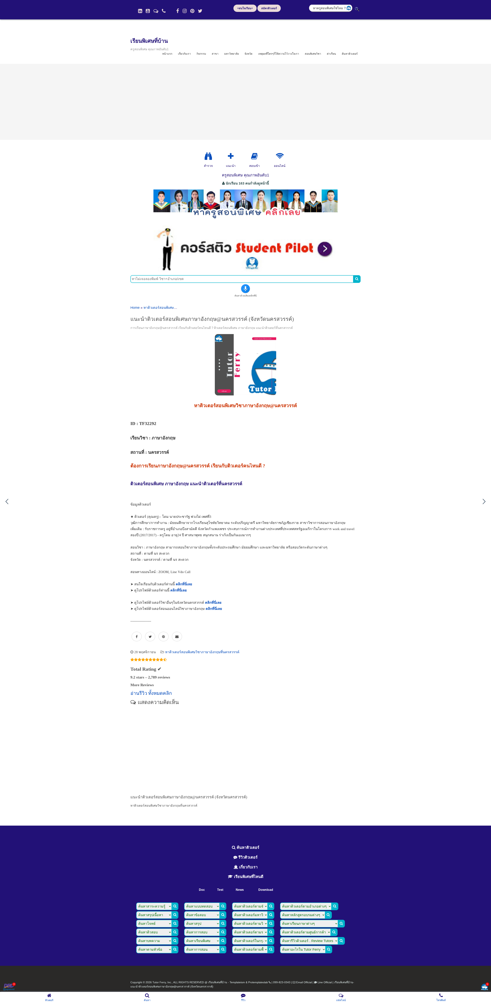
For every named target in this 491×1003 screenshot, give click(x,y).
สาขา (215, 53)
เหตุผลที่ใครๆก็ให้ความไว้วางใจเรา (278, 53)
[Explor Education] (208, 156)
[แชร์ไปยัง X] (150, 637)
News (240, 889)
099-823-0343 (281, 982)
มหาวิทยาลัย (231, 53)
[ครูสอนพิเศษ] (245, 220)
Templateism (237, 982)
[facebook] (177, 11)
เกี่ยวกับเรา (184, 53)
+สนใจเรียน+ (245, 8)
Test (220, 889)
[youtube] (148, 11)
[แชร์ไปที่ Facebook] (136, 637)
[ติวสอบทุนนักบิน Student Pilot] (245, 270)
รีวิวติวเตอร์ (247, 857)
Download (265, 889)
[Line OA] (155, 11)
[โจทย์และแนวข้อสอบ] (484, 987)
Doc (202, 889)
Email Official (304, 982)
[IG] (185, 11)
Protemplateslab (258, 982)
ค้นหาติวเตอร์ (350, 53)
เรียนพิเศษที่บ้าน (149, 41)
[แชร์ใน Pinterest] (163, 637)
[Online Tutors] (280, 156)
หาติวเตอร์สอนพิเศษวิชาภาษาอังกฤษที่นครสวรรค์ (202, 652)
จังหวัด (248, 53)
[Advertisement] (245, 102)
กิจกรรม (201, 53)
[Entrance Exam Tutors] (254, 156)
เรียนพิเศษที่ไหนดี (248, 877)
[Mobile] (164, 11)
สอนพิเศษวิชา (313, 53)
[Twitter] (200, 11)
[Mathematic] (231, 156)
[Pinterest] (192, 11)
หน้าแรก (167, 53)
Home (135, 308)
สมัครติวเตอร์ (269, 8)
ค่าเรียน (331, 53)
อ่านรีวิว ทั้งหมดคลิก (151, 693)
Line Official (325, 982)
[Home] (140, 11)
